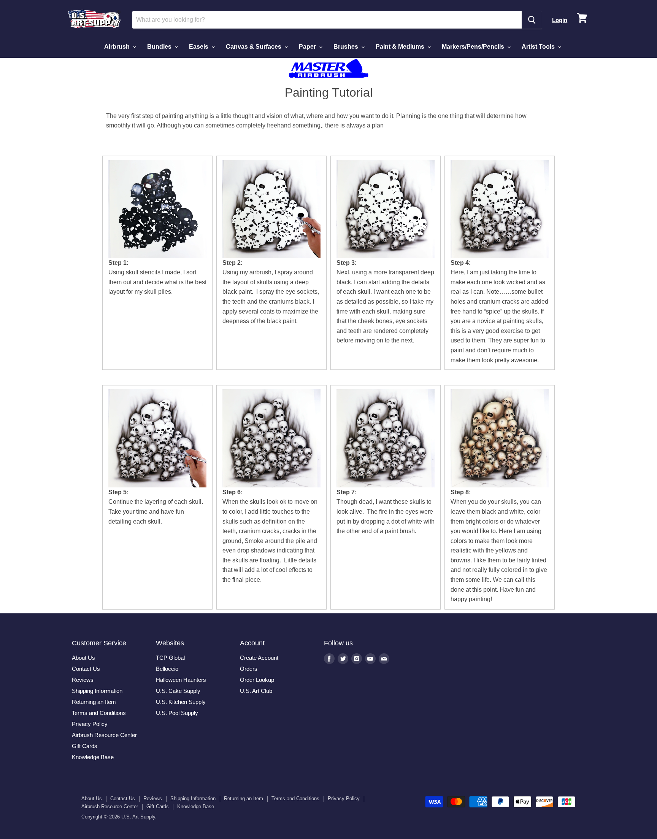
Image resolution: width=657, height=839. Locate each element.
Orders (248, 668)
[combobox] (327, 20)
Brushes (346, 46)
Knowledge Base (93, 757)
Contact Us (86, 668)
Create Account (259, 657)
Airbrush (117, 46)
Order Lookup (257, 680)
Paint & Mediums (401, 46)
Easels (199, 46)
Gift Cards (84, 746)
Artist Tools (539, 46)
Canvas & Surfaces (254, 46)
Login (559, 20)
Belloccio (167, 668)
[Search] (532, 20)
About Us (83, 657)
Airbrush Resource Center (104, 735)
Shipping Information (97, 691)
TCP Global (170, 657)
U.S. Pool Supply (177, 713)
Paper (308, 46)
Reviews (83, 680)
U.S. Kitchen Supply (181, 702)
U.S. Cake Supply (178, 691)
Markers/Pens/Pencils (474, 46)
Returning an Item (94, 702)
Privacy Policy (90, 724)
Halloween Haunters (181, 680)
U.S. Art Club (256, 691)
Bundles (160, 46)
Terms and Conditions (99, 713)
